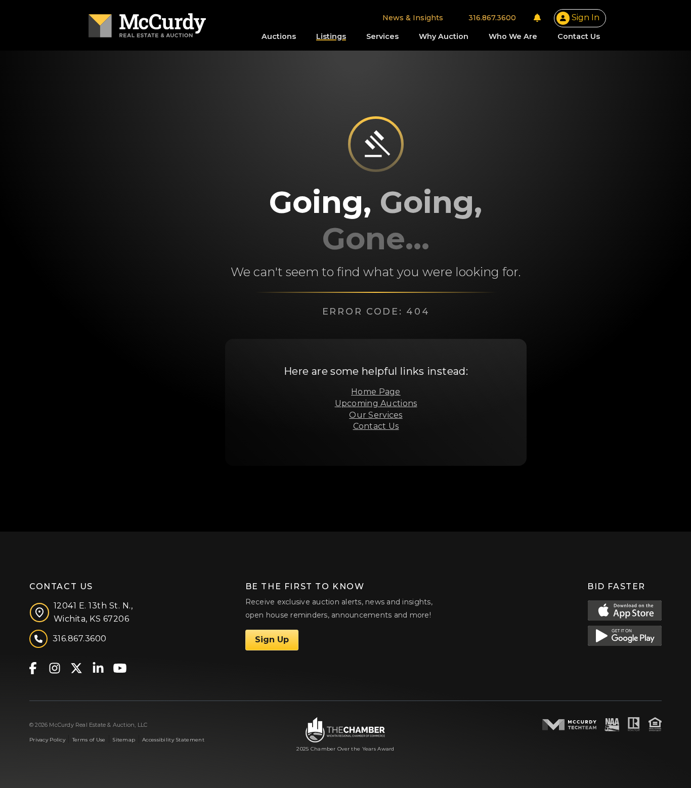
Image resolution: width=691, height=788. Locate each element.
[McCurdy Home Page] (147, 22)
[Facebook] (33, 667)
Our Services (375, 415)
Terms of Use (88, 739)
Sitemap (123, 739)
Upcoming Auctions (376, 403)
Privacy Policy (47, 739)
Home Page (376, 392)
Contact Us (376, 426)
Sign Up (272, 639)
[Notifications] (537, 17)
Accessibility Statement (173, 739)
